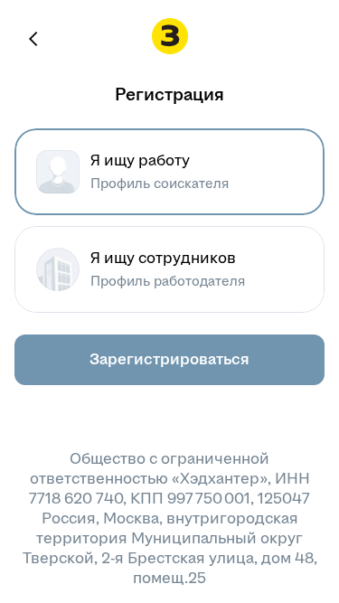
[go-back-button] (34, 39)
